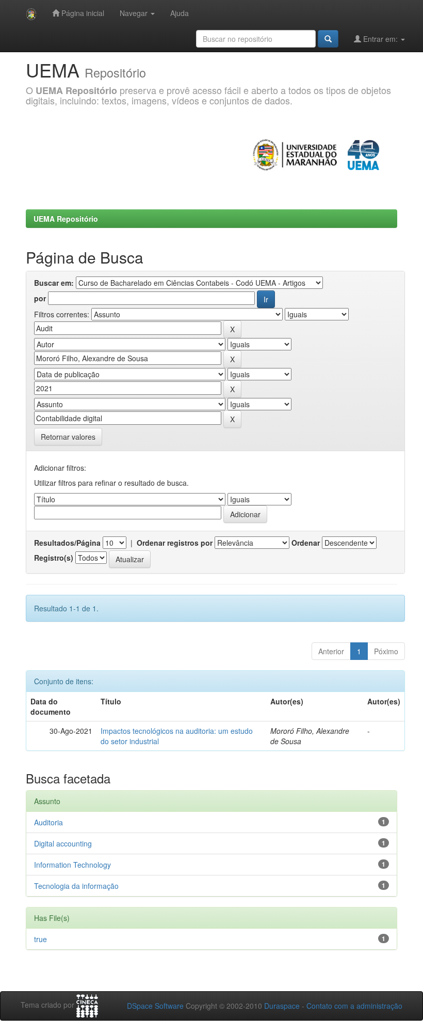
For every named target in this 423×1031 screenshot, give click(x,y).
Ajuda (179, 13)
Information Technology (72, 864)
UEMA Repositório (66, 218)
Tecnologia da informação (76, 886)
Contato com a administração (354, 1006)
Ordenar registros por (175, 542)
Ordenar (305, 542)
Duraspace (282, 1006)
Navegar (135, 13)
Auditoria (48, 822)
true (40, 939)
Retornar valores (68, 437)
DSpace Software (155, 1006)
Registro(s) (53, 557)
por (40, 298)
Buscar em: (54, 283)
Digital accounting (63, 843)
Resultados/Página (67, 542)
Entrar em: (380, 39)
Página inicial (81, 13)
